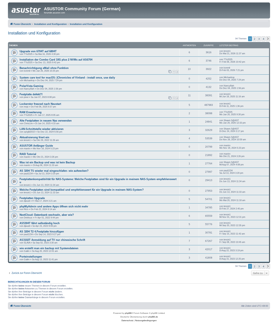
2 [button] (254, 39)
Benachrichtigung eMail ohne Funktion (44, 68)
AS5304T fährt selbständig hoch (40, 223)
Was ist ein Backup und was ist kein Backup (47, 162)
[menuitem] (127, 320)
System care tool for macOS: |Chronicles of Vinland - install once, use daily (67, 77)
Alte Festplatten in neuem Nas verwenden (46, 120)
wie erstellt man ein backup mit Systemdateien (49, 248)
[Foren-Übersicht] (26, 10)
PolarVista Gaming (31, 85)
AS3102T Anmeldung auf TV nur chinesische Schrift (52, 239)
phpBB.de (153, 317)
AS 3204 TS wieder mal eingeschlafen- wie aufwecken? (54, 170)
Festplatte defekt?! (31, 94)
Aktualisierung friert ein (34, 137)
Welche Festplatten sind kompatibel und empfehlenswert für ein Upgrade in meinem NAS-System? (82, 189)
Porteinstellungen (31, 256)
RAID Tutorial (28, 154)
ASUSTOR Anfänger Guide (36, 145)
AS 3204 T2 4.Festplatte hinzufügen (42, 231)
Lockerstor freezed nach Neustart (40, 103)
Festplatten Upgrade (32, 198)
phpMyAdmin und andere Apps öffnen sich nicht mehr (54, 206)
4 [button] (263, 39)
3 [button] (259, 39)
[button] (268, 38)
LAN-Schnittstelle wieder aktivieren (41, 129)
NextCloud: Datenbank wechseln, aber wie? (47, 214)
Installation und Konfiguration (34, 33)
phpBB (128, 313)
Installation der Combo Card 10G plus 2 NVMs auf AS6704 (56, 59)
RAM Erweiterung (31, 112)
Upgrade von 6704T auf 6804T (38, 51)
